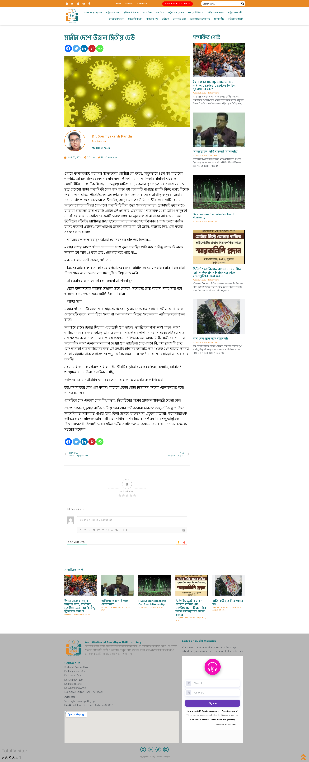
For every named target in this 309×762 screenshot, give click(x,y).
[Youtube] (83, 3)
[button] (177, 3)
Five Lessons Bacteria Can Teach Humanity (213, 216)
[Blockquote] (107, 530)
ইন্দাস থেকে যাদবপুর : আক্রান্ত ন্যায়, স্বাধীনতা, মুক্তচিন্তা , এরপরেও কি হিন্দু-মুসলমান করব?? (215, 85)
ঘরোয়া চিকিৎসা (195, 13)
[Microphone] (89, 3)
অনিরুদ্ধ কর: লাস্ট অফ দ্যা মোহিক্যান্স (215, 151)
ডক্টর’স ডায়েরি (235, 13)
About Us (129, 3)
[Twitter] (72, 3)
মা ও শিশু (147, 13)
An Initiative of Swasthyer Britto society (113, 642)
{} (121, 530)
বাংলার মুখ (152, 19)
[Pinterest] (92, 48)
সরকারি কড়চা (135, 19)
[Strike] (94, 530)
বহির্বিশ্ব (165, 19)
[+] (125, 530)
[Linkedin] (84, 48)
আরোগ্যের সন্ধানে (93, 13)
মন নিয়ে (160, 13)
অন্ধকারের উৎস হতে (200, 19)
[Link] (116, 530)
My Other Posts (101, 148)
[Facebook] (66, 3)
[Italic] (85, 530)
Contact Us (142, 3)
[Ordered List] (98, 530)
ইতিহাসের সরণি (235, 19)
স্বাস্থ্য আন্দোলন (116, 19)
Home (118, 3)
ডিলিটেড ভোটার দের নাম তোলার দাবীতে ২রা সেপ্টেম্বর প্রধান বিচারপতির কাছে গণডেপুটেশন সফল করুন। (217, 272)
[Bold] (80, 530)
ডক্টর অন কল (113, 13)
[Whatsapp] (99, 48)
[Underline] (89, 530)
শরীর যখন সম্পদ (215, 13)
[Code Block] (112, 530)
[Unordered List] (103, 530)
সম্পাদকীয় (219, 19)
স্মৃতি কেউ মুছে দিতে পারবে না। (210, 338)
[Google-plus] (78, 3)
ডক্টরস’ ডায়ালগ (176, 13)
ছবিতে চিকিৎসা (131, 13)
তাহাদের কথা (179, 19)
